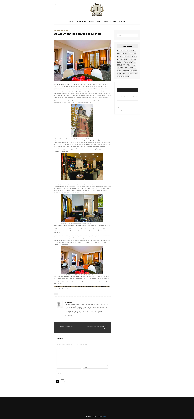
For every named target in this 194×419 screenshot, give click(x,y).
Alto (63, 294)
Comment (59, 348)
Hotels (55, 30)
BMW (118, 53)
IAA (133, 61)
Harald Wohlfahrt (126, 61)
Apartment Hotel (69, 294)
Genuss (91, 22)
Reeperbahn (85, 294)
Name (58, 367)
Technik (122, 22)
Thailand (135, 73)
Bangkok (127, 50)
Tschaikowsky (120, 74)
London (123, 64)
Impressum (105, 416)
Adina (60, 294)
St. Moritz (128, 71)
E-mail (86, 367)
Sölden (119, 73)
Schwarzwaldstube (127, 70)
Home (71, 22)
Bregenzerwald (124, 53)
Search (136, 35)
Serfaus (135, 70)
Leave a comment (58, 37)
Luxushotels (120, 65)
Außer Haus (81, 22)
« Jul (121, 110)
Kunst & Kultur (110, 22)
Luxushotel (129, 64)
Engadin (119, 56)
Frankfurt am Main (128, 59)
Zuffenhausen (120, 76)
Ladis (118, 64)
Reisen (60, 30)
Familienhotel (126, 56)
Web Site (59, 373)
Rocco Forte (127, 68)
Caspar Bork (126, 55)
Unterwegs (65, 30)
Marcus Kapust (128, 65)
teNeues (129, 73)
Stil (98, 22)
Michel (80, 294)
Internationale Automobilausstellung (126, 62)
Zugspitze (127, 76)
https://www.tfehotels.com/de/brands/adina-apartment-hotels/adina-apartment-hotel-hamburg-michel (82, 286)
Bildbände (132, 52)
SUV (133, 71)
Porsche (126, 67)
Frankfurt (119, 59)
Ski (118, 71)
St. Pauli (90, 294)
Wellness (127, 74)
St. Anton (122, 71)
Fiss (125, 58)
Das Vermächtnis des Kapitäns (67, 326)
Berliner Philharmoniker (123, 52)
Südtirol (124, 73)
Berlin (132, 50)
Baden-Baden (120, 50)
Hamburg (76, 294)
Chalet (132, 55)
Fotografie (130, 58)
